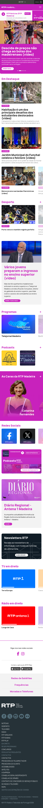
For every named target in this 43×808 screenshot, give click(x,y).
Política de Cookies (24, 797)
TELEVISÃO (5, 729)
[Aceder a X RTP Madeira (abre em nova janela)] (27, 436)
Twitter (9, 716)
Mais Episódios (32, 453)
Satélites (5, 769)
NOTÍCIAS (5, 723)
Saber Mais (7, 69)
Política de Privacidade (9, 797)
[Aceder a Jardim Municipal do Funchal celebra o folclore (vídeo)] (21, 138)
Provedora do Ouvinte (11, 764)
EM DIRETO (6, 743)
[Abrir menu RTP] (22, 2)
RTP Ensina (6, 738)
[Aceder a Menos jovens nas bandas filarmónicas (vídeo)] (18, 176)
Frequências (21, 684)
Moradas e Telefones (21, 691)
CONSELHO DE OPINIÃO (10, 778)
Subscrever (21, 555)
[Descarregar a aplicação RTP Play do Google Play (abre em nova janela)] (26, 668)
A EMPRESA (6, 772)
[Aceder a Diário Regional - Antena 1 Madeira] (21, 490)
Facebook (4, 716)
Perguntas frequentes (11, 752)
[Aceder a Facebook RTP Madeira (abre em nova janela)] (9, 436)
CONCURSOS (6, 749)
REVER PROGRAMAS (9, 746)
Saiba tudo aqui (11, 301)
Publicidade (14, 799)
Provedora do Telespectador (14, 761)
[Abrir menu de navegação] (41, 7)
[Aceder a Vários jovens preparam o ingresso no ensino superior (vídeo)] (21, 251)
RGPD (4, 787)
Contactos (6, 755)
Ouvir (7, 524)
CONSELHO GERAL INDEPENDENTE (14, 775)
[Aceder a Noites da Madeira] (27, 358)
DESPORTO (5, 726)
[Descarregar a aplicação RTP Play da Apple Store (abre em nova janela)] (16, 668)
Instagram (15, 716)
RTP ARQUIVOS (7, 735)
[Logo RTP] (12, 706)
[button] (17, 71)
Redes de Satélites (21, 678)
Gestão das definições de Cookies (15, 790)
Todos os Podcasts (30, 470)
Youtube (21, 716)
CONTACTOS (6, 758)
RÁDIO (4, 732)
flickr (27, 716)
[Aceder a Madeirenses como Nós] (9, 358)
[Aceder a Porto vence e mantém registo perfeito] (18, 214)
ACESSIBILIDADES (8, 767)
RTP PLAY (5, 741)
